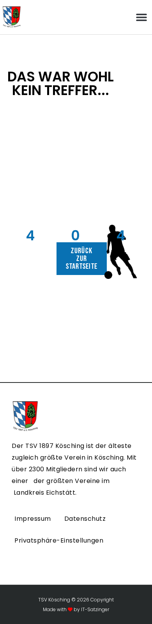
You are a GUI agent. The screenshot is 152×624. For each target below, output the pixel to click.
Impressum (32, 518)
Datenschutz (85, 518)
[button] (141, 17)
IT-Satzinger (94, 609)
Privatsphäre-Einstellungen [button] (58, 540)
